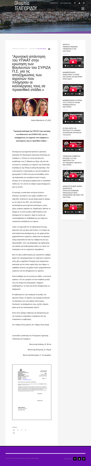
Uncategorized (41, 48)
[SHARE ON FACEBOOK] (17, 430)
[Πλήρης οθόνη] (82, 66)
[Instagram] (83, 3)
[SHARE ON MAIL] (14, 433)
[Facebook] (75, 3)
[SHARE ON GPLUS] (21, 430)
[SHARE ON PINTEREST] (25, 430)
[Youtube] (79, 3)
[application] (73, 62)
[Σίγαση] (79, 66)
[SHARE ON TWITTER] (14, 430)
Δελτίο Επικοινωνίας (65, 3)
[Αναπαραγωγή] (65, 66)
